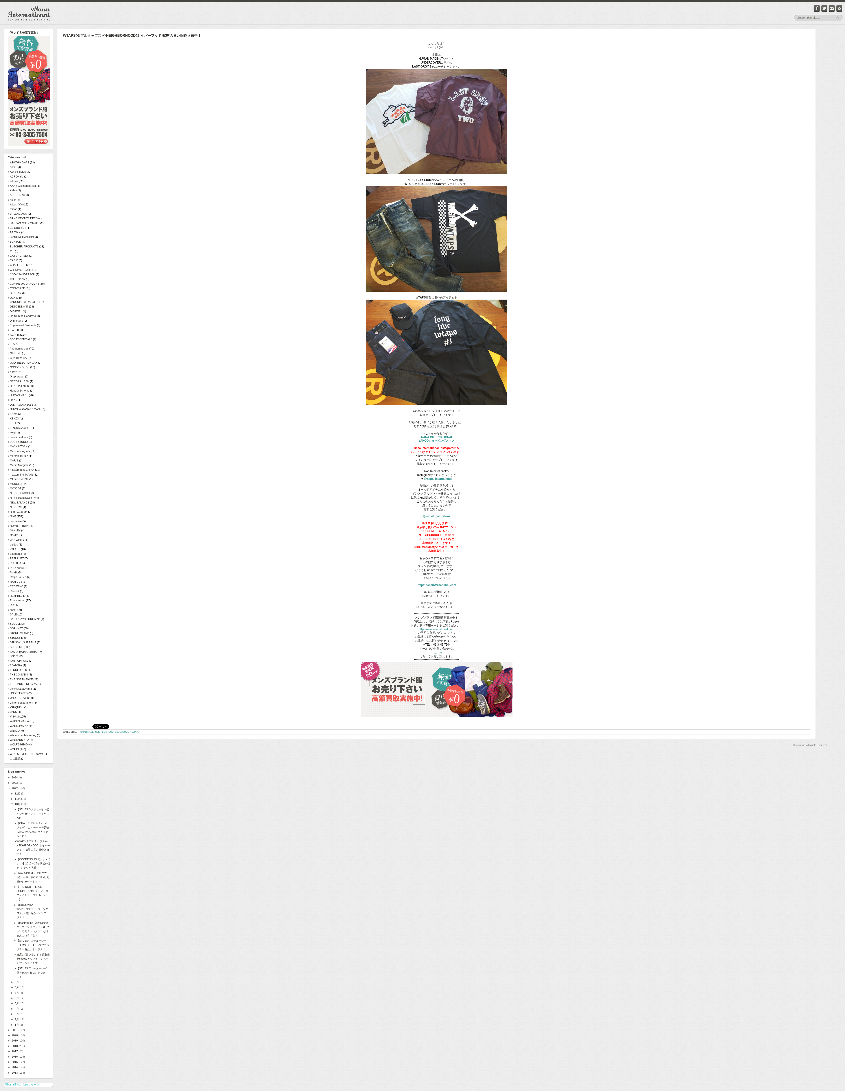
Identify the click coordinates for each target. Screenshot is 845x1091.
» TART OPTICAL (18, 660)
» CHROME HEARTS (20, 269)
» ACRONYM (16, 176)
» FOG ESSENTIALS (20, 339)
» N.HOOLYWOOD (19, 493)
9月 (17, 982)
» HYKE (12, 399)
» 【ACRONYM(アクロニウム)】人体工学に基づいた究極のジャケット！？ (31, 877)
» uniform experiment (20, 702)
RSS (839, 8)
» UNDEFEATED (18, 693)
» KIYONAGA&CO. (19, 428)
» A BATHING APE (18, 162)
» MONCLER (15, 483)
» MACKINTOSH (18, 446)
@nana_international (438, 478)
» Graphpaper (16, 376)
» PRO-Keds (15, 567)
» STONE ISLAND (18, 633)
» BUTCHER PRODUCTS (23, 246)
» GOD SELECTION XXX (22, 362)
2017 (15, 1051)
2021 (15, 1030)
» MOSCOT (14, 488)
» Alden (12, 190)
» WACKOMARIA (18, 726)
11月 (18, 798)
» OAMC (13, 535)
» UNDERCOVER (18, 697)
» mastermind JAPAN (20, 474)
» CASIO (13, 260)
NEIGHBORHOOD (104, 732)
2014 (15, 1067)
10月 (18, 804)
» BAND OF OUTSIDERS (23, 218)
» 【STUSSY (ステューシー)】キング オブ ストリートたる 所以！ (32, 813)
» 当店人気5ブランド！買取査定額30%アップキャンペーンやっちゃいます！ (32, 959)
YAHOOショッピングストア (436, 440)
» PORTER (14, 563)
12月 (18, 793)
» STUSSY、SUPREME (22, 642)
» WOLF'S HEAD (18, 744)
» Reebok (13, 591)
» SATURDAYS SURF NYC (24, 619)
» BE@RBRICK (17, 227)
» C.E (11, 251)
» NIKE (12, 516)
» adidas (13, 181)
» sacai (12, 609)
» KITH (12, 423)
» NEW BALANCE (18, 502)
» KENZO (13, 418)
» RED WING (15, 586)
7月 (17, 992)
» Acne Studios (17, 171)
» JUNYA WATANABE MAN (24, 409)
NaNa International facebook (817, 8)
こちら (438, 652)
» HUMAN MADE (18, 395)
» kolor (12, 432)
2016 (15, 1056)
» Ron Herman (16, 600)
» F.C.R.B (13, 329)
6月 (17, 998)
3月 (17, 1014)
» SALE (12, 614)
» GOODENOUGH (18, 367)
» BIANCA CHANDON (21, 237)
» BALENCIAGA (17, 213)
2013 (15, 1072)
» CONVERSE (16, 288)
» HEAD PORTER (18, 386)
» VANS (12, 712)
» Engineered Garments (22, 325)
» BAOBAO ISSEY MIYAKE (24, 223)
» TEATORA (15, 665)
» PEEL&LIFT (16, 558)
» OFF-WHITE (16, 539)
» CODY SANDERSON (21, 274)
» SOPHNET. (15, 628)
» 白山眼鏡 (14, 758)
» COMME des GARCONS (23, 283)
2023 (15, 782)
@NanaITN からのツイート (21, 1084)
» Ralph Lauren (17, 577)
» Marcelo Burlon (18, 456)
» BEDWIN (14, 232)
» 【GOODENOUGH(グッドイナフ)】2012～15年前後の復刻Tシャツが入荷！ (32, 863)
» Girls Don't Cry (17, 358)
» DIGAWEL (15, 311)
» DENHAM (15, 293)
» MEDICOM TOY (18, 479)
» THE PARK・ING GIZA (22, 684)
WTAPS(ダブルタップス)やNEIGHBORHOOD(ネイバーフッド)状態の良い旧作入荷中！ (132, 35)
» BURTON (14, 241)
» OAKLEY (14, 530)
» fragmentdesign (18, 348)
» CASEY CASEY (18, 255)
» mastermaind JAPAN (21, 469)
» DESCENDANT (18, 306)
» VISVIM (13, 716)
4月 (17, 1008)
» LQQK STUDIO (18, 441)
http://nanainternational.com (437, 585)
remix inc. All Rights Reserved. (811, 745)
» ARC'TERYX (16, 195)
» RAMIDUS (15, 581)
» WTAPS (13, 749)
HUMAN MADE (86, 732)
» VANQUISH (16, 707)
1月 (17, 1024)
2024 (15, 777)
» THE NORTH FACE (20, 679)
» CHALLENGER (18, 265)
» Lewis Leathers (18, 437)
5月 (17, 1003)
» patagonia (15, 553)
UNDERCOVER (122, 732)
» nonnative (15, 521)
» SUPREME (15, 647)
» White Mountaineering (22, 735)
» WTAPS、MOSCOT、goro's (25, 754)
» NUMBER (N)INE (19, 525)
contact (831, 8)
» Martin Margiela (18, 465)
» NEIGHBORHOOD (20, 498)
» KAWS (13, 414)
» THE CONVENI (18, 674)
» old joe (13, 544)
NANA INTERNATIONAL (437, 437)
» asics (12, 199)
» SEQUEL (14, 623)
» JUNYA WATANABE (20, 404)
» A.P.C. (12, 167)
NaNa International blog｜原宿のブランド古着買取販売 (29, 13)
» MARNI (13, 460)
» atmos (12, 209)
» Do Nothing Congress (22, 316)
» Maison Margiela (19, 451)
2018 (15, 1046)
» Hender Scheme (18, 390)
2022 (15, 788)
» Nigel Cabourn (18, 511)
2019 (15, 1040)
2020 (15, 1035)
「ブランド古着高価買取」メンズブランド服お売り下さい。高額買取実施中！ (29, 91)
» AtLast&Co (15, 204)
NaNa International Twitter (824, 8)
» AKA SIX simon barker (22, 185)
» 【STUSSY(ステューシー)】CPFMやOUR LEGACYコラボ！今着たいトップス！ (32, 945)
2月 (17, 1019)
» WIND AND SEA (18, 739)
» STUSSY (14, 637)
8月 (17, 987)
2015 (15, 1062)
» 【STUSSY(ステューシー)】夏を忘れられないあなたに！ (32, 972)
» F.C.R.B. (14, 334)
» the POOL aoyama (20, 688)
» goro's (12, 371)
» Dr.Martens (15, 320)
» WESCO (14, 730)
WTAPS (136, 732)
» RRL (11, 605)
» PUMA (13, 572)
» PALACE (14, 549)
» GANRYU (14, 353)
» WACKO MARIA (18, 721)
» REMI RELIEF (17, 595)
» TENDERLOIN (17, 670)
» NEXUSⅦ (15, 507)
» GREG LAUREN (18, 381)
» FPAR (12, 344)
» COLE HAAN (16, 279)
